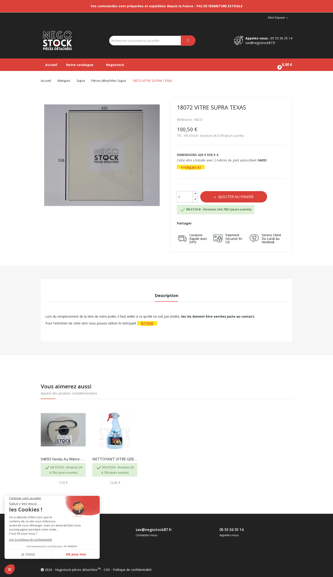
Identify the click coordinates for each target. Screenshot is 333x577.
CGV (107, 569)
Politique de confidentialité (132, 569)
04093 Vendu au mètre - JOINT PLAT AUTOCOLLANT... (63, 459)
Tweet (208, 223)
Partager (198, 223)
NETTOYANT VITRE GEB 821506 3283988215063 (114, 459)
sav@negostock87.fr (260, 43)
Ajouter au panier (235, 196)
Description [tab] (166, 295)
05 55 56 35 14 (281, 38)
